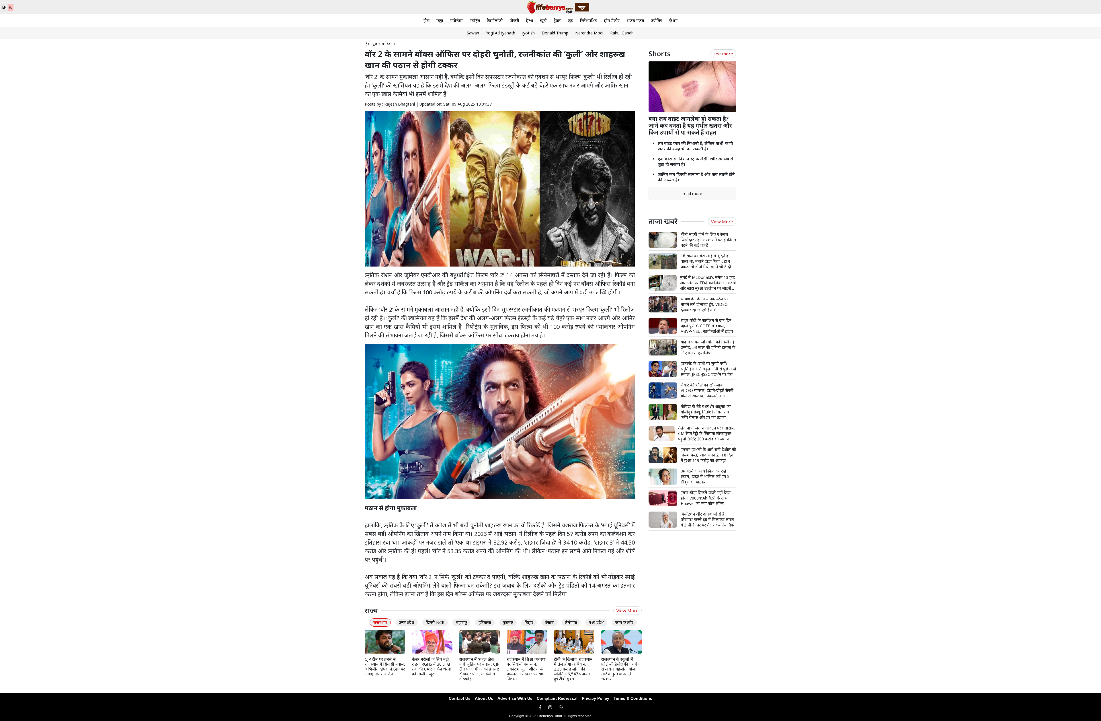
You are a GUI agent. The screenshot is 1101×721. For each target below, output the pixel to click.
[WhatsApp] (561, 707)
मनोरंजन (456, 20)
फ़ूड (570, 20)
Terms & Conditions (633, 698)
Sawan (473, 33)
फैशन (673, 20)
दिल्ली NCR (435, 622)
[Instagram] (550, 707)
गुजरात (508, 622)
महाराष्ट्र (461, 622)
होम (426, 20)
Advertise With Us (514, 698)
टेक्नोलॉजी (495, 20)
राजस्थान (380, 622)
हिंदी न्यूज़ (371, 43)
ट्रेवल (557, 20)
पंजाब (549, 622)
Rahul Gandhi (622, 33)
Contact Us (460, 698)
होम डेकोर (612, 20)
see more (723, 54)
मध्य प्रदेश (596, 622)
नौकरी (514, 20)
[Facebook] (540, 707)
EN (4, 7)
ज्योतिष (656, 20)
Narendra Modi (589, 33)
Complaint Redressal (557, 698)
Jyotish (528, 33)
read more (692, 193)
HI (10, 7)
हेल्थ (529, 20)
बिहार (529, 622)
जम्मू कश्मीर (624, 622)
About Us (484, 698)
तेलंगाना (571, 622)
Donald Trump (555, 33)
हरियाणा (485, 622)
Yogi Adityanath (500, 33)
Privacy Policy (595, 698)
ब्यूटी (543, 20)
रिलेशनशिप (588, 20)
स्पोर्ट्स (475, 20)
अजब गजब (635, 20)
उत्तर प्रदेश (406, 622)
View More (627, 610)
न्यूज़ (439, 20)
